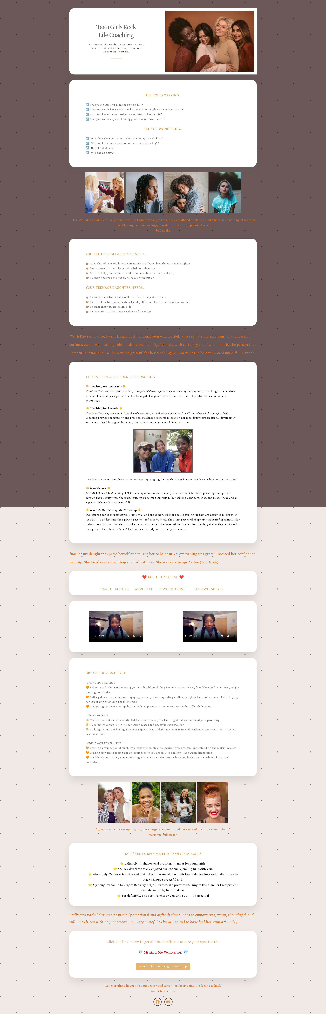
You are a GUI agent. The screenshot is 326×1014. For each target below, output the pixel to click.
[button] (163, 966)
